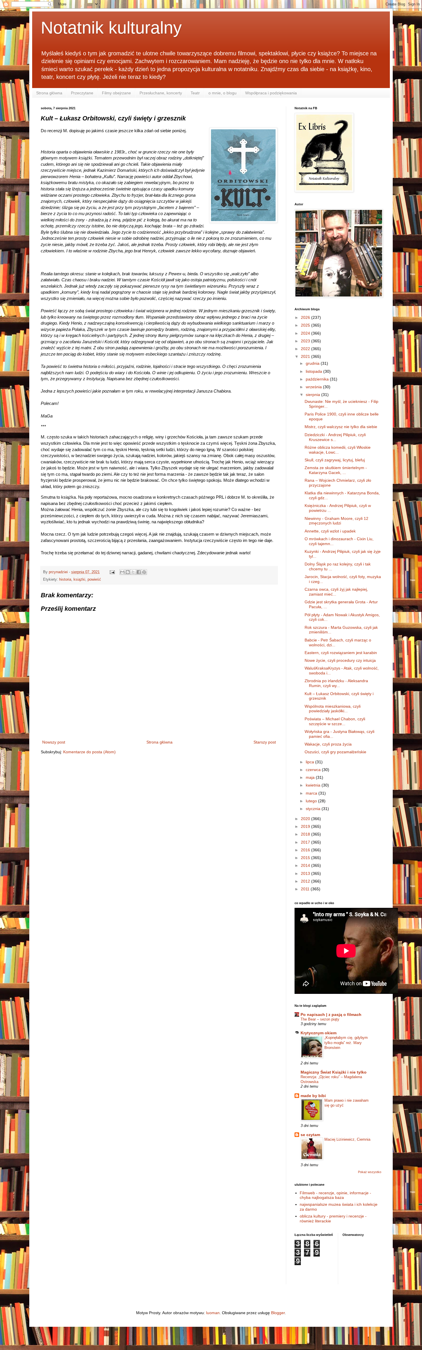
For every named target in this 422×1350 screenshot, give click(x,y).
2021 (306, 356)
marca (312, 793)
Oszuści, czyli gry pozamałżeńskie (335, 752)
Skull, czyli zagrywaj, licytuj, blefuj (335, 460)
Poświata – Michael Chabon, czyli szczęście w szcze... (335, 721)
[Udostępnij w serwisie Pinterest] (144, 572)
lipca (310, 762)
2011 (306, 889)
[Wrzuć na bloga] (128, 572)
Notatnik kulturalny (111, 27)
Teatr (195, 93)
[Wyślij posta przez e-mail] (112, 572)
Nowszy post (53, 742)
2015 (306, 857)
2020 (306, 818)
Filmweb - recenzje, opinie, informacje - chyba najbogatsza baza (335, 1195)
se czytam (310, 1134)
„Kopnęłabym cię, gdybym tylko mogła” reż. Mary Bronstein (346, 1042)
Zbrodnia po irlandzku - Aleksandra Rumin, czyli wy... (336, 683)
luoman (213, 1312)
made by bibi (313, 1095)
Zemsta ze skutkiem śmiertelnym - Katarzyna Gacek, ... (336, 470)
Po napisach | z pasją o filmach (331, 1014)
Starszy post (264, 742)
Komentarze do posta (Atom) (89, 752)
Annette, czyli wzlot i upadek (330, 531)
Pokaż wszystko (369, 1172)
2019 (306, 826)
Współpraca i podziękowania (271, 93)
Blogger (278, 1312)
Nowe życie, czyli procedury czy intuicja (340, 660)
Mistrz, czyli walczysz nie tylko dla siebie (341, 426)
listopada (314, 371)
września (314, 387)
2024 (306, 333)
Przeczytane (82, 93)
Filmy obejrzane (116, 93)
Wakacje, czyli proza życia (328, 744)
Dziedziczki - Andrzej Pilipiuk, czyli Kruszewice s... (335, 437)
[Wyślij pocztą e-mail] (122, 572)
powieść (94, 580)
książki (79, 580)
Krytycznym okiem (318, 1033)
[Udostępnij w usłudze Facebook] (139, 572)
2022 (306, 348)
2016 (306, 850)
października (318, 379)
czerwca (314, 769)
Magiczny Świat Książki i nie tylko (334, 1072)
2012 (306, 881)
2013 (306, 873)
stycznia (314, 808)
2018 (306, 834)
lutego (312, 801)
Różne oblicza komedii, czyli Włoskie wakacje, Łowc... (338, 449)
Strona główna (49, 93)
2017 (306, 842)
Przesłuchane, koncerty (161, 93)
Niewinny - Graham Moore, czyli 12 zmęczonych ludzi (336, 521)
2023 (306, 341)
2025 (306, 325)
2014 (306, 865)
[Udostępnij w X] (133, 572)
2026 (306, 317)
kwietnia (314, 785)
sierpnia (313, 394)
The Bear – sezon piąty (320, 1019)
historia (65, 580)
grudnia (313, 363)
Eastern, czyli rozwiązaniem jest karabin (341, 652)
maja (311, 777)
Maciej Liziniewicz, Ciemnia (347, 1139)
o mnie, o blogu (222, 93)
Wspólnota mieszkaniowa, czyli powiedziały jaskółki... (333, 708)
